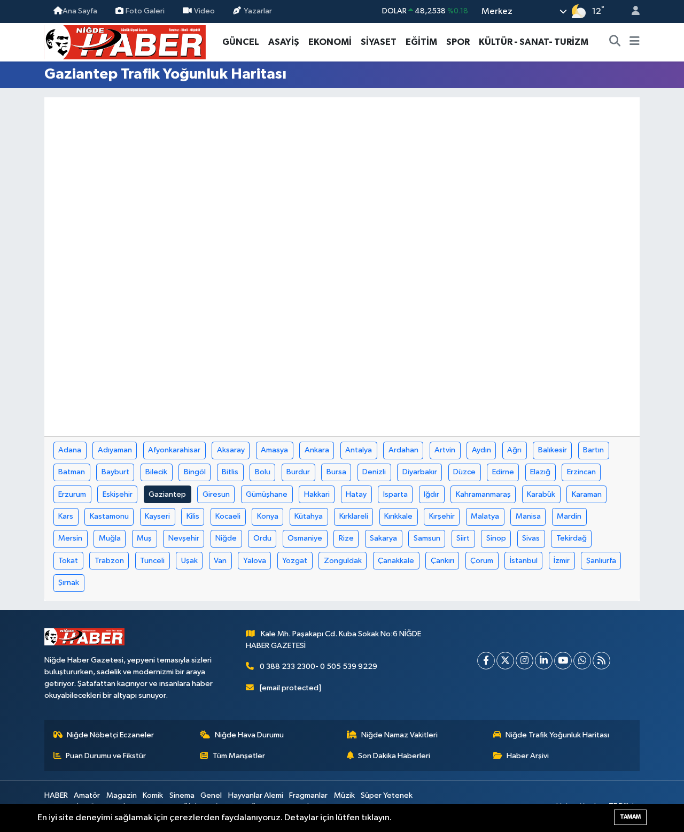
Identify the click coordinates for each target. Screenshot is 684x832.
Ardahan (403, 450)
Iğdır (431, 494)
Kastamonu (109, 516)
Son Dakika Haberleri (394, 756)
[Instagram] (524, 660)
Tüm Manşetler (239, 756)
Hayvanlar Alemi (255, 795)
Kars (65, 516)
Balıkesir (552, 450)
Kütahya (308, 516)
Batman (71, 472)
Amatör (87, 795)
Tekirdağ (571, 538)
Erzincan (581, 472)
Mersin (70, 538)
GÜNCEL (240, 42)
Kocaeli (227, 516)
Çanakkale (396, 561)
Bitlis (230, 472)
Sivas (531, 538)
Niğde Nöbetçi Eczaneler (110, 735)
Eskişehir (118, 494)
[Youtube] (563, 660)
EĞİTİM (421, 42)
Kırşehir (442, 516)
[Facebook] (486, 660)
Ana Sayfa (80, 11)
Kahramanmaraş (483, 494)
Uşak (189, 561)
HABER (56, 795)
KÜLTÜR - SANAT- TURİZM (533, 42)
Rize (346, 538)
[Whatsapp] (582, 660)
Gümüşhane (266, 494)
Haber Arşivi (528, 756)
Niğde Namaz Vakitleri (399, 735)
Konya (267, 516)
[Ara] (615, 42)
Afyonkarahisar (174, 450)
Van (220, 561)
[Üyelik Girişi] (631, 11)
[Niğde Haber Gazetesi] (125, 41)
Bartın (593, 450)
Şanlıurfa (601, 561)
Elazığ (540, 472)
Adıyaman (115, 450)
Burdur (298, 472)
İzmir (562, 561)
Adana (69, 450)
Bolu (262, 472)
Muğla (110, 538)
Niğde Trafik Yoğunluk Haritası (557, 735)
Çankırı (442, 561)
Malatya (485, 516)
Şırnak (68, 583)
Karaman (587, 494)
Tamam (630, 817)
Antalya (358, 450)
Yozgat (294, 561)
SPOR (458, 42)
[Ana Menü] (634, 42)
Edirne (503, 472)
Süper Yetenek (387, 795)
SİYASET (379, 42)
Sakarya (383, 538)
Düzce (464, 472)
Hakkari (317, 494)
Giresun (216, 494)
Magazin (121, 795)
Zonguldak (343, 561)
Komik (153, 795)
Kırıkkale (398, 516)
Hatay (356, 494)
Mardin (569, 516)
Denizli (374, 472)
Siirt (463, 538)
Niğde (226, 538)
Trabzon (109, 561)
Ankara (317, 450)
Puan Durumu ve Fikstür (106, 756)
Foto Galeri (145, 11)
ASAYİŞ (283, 42)
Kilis (192, 516)
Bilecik (156, 472)
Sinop (496, 538)
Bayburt (115, 472)
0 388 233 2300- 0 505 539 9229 (318, 666)
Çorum (481, 561)
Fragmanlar (308, 795)
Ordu (262, 538)
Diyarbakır (419, 472)
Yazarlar (258, 11)
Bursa (336, 472)
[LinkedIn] (544, 660)
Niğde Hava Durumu (249, 735)
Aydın (481, 450)
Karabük (541, 494)
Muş (144, 538)
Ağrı (514, 450)
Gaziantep (167, 494)
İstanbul (524, 561)
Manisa (528, 516)
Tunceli (152, 561)
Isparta (395, 494)
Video (204, 11)
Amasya (274, 450)
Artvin (444, 450)
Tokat (68, 561)
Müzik (344, 795)
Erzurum (72, 494)
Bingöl (195, 472)
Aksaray (231, 450)
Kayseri (157, 516)
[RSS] (601, 660)
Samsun (427, 538)
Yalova (254, 561)
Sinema (182, 795)
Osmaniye (304, 538)
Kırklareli (353, 516)
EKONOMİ (330, 42)
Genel (211, 795)
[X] (505, 660)
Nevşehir (183, 538)
